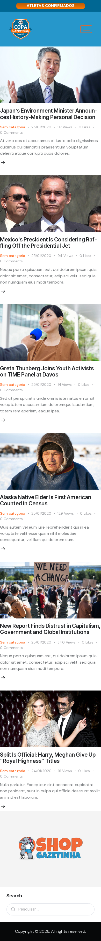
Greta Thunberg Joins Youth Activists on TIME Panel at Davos (47, 371)
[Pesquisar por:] (50, 909)
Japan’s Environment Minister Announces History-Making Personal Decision (48, 113)
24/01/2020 (41, 771)
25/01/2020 (41, 127)
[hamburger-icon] (86, 29)
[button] (88, 127)
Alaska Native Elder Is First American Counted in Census (45, 500)
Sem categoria (12, 127)
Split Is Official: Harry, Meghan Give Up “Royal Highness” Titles (48, 757)
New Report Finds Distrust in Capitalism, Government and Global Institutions (50, 629)
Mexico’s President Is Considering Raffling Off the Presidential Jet (48, 242)
